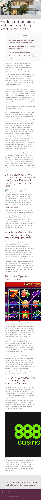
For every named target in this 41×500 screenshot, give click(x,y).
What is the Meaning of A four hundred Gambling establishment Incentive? (22, 47)
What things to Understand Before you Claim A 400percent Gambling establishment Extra (21, 41)
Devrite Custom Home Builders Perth (11, 5)
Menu (7, 17)
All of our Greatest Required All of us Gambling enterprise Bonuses (21, 57)
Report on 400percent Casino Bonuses (19, 52)
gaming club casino (12, 208)
